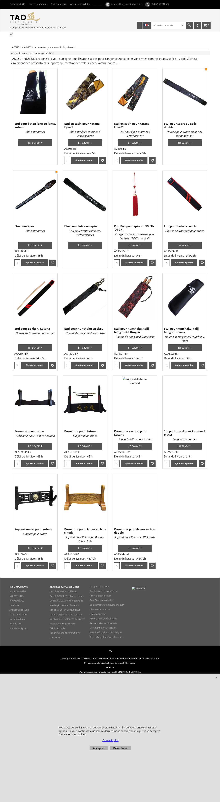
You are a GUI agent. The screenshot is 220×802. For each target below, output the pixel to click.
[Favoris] (102, 160)
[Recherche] (189, 25)
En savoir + (35, 143)
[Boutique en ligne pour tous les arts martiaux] (35, 18)
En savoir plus (110, 740)
